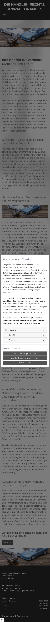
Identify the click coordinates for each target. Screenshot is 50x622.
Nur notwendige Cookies (25, 353)
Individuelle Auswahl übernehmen (25, 358)
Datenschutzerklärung (11, 348)
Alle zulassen (25, 362)
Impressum (26, 348)
